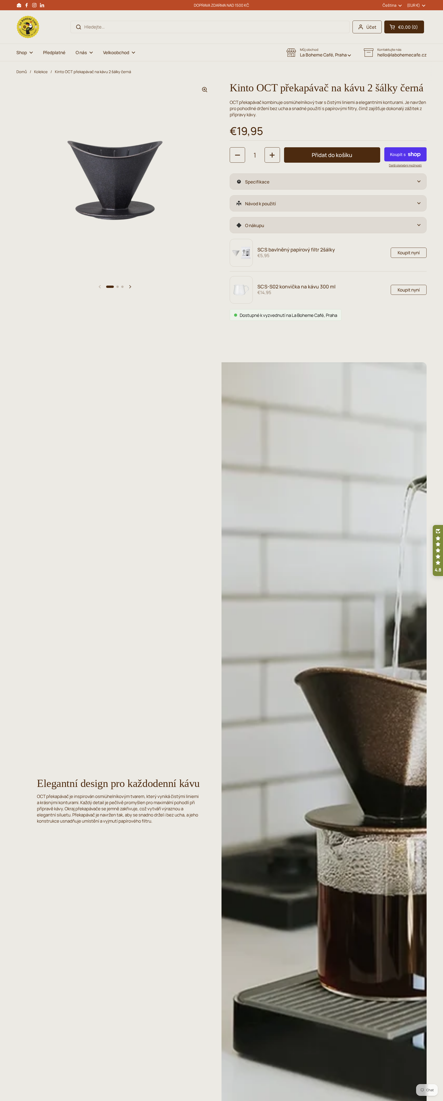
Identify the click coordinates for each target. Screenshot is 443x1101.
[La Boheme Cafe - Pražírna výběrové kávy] (27, 26)
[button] (404, 27)
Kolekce (41, 71)
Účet (371, 27)
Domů (21, 71)
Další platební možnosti (405, 165)
